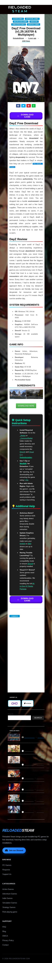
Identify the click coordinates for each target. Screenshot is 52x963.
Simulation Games (18, 24)
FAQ (4, 927)
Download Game (27, 116)
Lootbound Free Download (32, 734)
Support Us (6, 874)
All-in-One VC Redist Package (27, 586)
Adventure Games (32, 18)
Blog (4, 931)
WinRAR (23, 463)
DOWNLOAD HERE (26, 406)
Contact (5, 945)
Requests (6, 870)
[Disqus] (26, 652)
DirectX (22, 452)
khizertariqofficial (29, 737)
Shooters (34, 21)
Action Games (18, 18)
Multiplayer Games (20, 21)
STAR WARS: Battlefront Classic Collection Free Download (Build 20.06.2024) (32, 773)
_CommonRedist (26, 438)
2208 (26, 41)
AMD (29, 544)
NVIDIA (22, 544)
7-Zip (26, 480)
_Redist (23, 436)
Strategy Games (8, 907)
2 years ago (32, 38)
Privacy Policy (8, 940)
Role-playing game (9, 912)
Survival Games (33, 24)
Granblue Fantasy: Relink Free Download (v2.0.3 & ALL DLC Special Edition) (32, 759)
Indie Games (7, 898)
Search (10, 714)
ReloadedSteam (18, 38)
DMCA (5, 936)
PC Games (6, 865)
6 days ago (41, 737)
